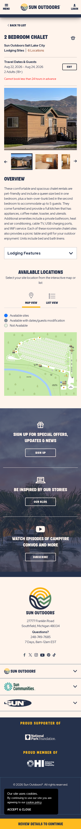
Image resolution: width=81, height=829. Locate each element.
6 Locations (36, 50)
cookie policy (34, 802)
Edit (69, 67)
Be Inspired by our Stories (40, 490)
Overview (14, 179)
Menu (6, 8)
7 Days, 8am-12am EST (40, 642)
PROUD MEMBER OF (40, 752)
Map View (31, 302)
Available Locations (40, 272)
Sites (14, 50)
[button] (40, 453)
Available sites (19, 316)
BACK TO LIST (18, 25)
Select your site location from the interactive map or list (41, 280)
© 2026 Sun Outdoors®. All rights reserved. (40, 784)
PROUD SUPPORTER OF (40, 723)
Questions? (40, 632)
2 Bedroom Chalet (26, 37)
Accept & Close (19, 809)
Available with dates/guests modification (37, 321)
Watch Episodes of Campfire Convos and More (40, 542)
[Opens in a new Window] (40, 737)
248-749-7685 (41, 637)
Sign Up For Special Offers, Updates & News (40, 437)
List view (52, 302)
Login (74, 8)
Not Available (19, 325)
